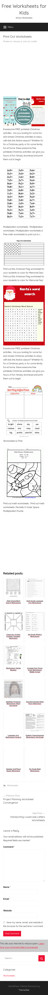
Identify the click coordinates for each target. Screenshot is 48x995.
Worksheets (12, 785)
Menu (10, 27)
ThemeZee (24, 990)
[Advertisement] (24, 68)
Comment (9, 847)
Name (7, 887)
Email (6, 899)
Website (7, 910)
